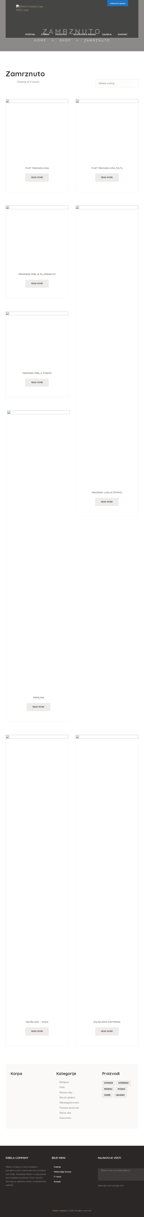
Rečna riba (65, 1112)
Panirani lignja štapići (107, 492)
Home (40, 40)
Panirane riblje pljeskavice (37, 274)
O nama (57, 1176)
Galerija (57, 1167)
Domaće (108, 1083)
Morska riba (65, 1092)
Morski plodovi (67, 1097)
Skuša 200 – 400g (37, 1021)
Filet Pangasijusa (37, 168)
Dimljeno (64, 1082)
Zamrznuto (65, 1118)
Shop (65, 40)
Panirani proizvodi (69, 1107)
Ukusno (120, 1095)
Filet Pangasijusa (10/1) (107, 168)
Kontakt (57, 1182)
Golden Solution (59, 1211)
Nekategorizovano (69, 1102)
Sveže (107, 1095)
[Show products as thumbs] (7, 82)
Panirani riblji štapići (37, 373)
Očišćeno (123, 1083)
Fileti (62, 1087)
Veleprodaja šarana (62, 1172)
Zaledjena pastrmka (106, 1021)
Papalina (38, 697)
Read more (37, 177)
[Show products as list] (14, 82)
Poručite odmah (117, 3)
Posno (121, 1089)
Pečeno (108, 1089)
